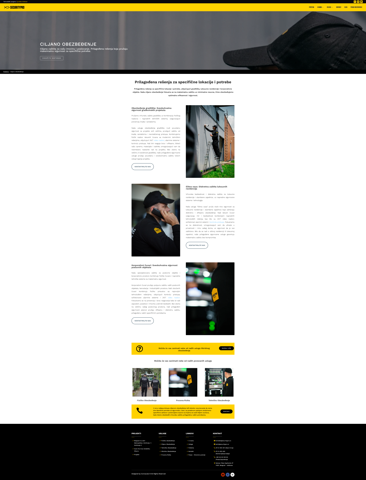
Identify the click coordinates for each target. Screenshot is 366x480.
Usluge (329, 7)
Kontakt (338, 7)
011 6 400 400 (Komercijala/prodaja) (223, 452)
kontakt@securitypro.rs (223, 440)
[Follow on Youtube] (361, 1)
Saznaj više (226, 348)
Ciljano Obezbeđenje (168, 444)
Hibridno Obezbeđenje (168, 451)
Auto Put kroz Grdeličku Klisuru (142, 450)
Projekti (136, 454)
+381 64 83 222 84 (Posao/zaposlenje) (222, 458)
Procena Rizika (183, 400)
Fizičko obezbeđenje (168, 440)
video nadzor (159, 140)
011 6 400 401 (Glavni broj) (224, 448)
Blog (345, 7)
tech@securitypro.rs (222, 444)
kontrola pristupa (217, 222)
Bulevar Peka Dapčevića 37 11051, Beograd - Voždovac (224, 464)
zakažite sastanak (51, 58)
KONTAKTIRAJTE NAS (143, 167)
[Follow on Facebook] (355, 1)
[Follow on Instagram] (358, 1)
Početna (311, 7)
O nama (319, 7)
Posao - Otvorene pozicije (197, 455)
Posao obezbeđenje (356, 7)
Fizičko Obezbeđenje (147, 400)
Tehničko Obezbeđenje (219, 400)
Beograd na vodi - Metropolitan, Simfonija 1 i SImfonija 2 (143, 443)
